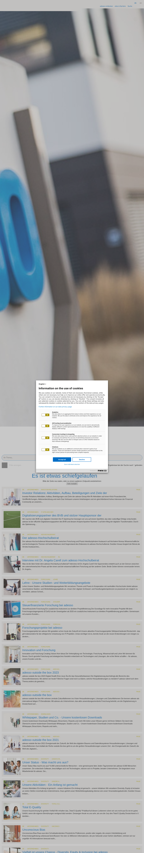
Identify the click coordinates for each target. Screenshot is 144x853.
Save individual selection (72, 464)
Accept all (62, 459)
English (42, 384)
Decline (82, 459)
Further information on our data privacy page (55, 407)
